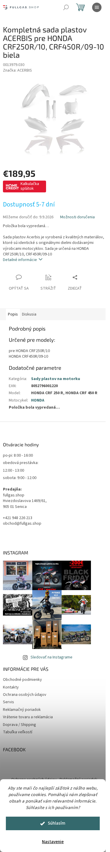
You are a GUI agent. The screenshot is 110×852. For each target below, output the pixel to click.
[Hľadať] (66, 7)
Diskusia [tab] (29, 314)
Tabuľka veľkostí (17, 732)
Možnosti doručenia (77, 217)
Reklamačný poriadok (22, 710)
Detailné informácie (20, 260)
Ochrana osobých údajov (24, 695)
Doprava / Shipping (19, 725)
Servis (8, 702)
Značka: (17, 70)
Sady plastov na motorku (55, 379)
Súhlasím (56, 823)
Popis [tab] (13, 314)
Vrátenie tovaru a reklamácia (28, 717)
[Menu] (97, 7)
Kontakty (11, 687)
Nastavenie (53, 842)
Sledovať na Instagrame (51, 657)
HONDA (37, 400)
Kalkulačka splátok (30, 186)
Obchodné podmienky (22, 680)
